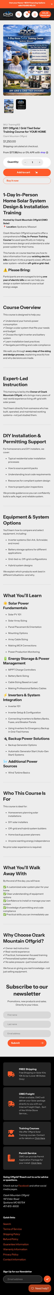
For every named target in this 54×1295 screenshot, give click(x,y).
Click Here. (36, 1163)
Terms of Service (12, 1229)
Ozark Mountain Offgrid (15, 136)
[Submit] (47, 1279)
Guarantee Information (16, 1244)
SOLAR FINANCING (45, 14)
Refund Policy (10, 1239)
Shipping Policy (11, 1234)
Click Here (40, 1138)
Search (7, 1224)
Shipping (8, 146)
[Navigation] (35, 14)
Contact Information (14, 1259)
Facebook (23, 1185)
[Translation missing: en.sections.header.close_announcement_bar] (51, 4)
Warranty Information (15, 1249)
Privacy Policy (10, 1254)
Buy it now (13, 180)
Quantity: (13, 161)
